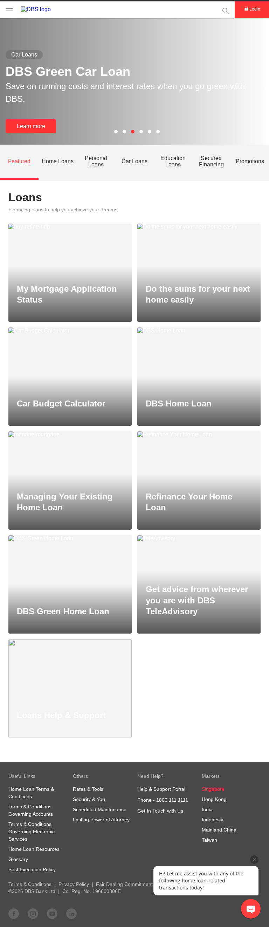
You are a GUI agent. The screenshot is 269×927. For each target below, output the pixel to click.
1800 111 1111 (172, 800)
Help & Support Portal (161, 789)
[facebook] (13, 913)
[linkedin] (71, 913)
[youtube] (52, 913)
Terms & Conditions (29, 884)
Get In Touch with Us (160, 811)
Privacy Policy (73, 884)
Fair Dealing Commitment (124, 884)
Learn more (31, 126)
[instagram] (33, 913)
